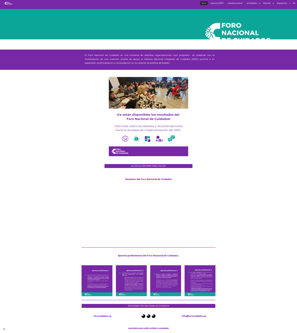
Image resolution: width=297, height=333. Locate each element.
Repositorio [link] (282, 3)
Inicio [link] (204, 3)
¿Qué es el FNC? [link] (217, 3)
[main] (148, 59)
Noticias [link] (267, 3)
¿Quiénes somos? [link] (235, 3)
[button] (294, 3)
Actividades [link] (252, 3)
